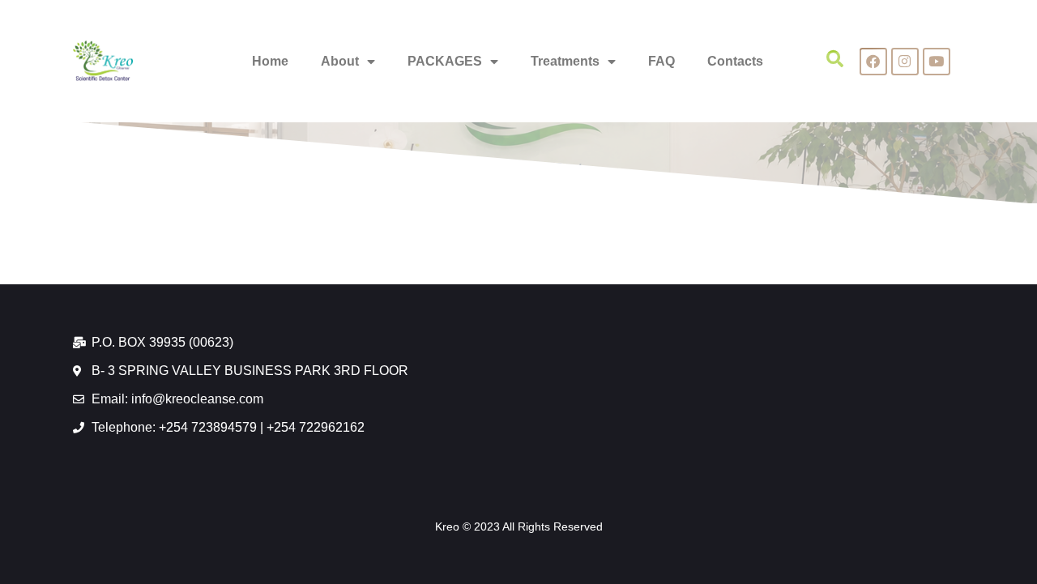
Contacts (735, 61)
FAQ (661, 61)
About (340, 61)
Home (270, 61)
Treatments (565, 61)
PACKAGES (445, 61)
